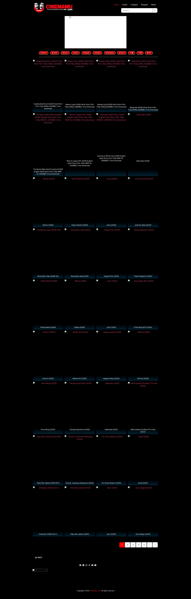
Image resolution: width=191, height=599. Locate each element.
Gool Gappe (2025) (143, 534)
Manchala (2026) (143, 161)
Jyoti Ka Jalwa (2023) (143, 225)
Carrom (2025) (48, 378)
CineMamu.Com (95, 591)
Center (124, 5)
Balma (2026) (79, 327)
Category (134, 5)
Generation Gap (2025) (80, 276)
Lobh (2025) (111, 327)
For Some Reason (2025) (111, 483)
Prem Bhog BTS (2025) (143, 327)
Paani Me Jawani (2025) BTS (48, 483)
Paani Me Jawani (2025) (79, 534)
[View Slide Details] (97, 32)
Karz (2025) (111, 534)
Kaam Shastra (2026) (80, 225)
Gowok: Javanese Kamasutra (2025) (80, 483)
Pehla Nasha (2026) (48, 327)
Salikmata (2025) (111, 429)
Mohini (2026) (48, 225)
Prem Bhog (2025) (48, 429)
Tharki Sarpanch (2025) (143, 276)
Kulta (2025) (143, 483)
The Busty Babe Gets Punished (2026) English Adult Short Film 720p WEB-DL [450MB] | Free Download (48, 171)
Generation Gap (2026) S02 (48, 276)
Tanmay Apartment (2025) (80, 429)
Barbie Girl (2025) (80, 378)
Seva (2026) (111, 225)
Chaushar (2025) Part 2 (48, 534)
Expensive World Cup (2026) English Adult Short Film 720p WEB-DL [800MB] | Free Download (111, 158)
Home (116, 5)
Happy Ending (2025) (111, 378)
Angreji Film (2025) (111, 276)
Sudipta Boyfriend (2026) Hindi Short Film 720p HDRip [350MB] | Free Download (48, 106)
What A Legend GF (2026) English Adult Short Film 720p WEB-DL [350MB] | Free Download (80, 163)
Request (144, 5)
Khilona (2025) (143, 378)
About (153, 5)
